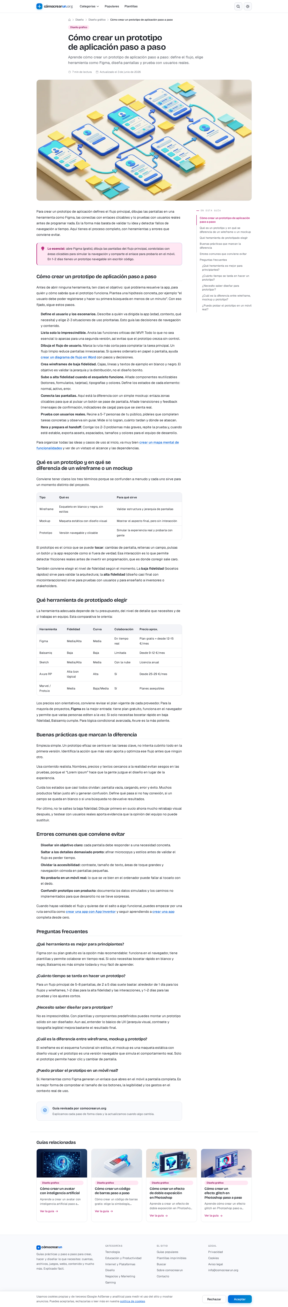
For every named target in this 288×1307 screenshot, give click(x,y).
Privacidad (215, 1252)
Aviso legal (215, 1264)
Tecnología (112, 1252)
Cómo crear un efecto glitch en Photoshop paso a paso (223, 1193)
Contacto (163, 1276)
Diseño (79, 19)
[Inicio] (69, 19)
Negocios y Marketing (120, 1276)
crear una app (163, 911)
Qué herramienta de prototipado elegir (224, 238)
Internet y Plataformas (120, 1264)
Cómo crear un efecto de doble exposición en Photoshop (167, 1193)
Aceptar (240, 1299)
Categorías (87, 6)
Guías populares (167, 1252)
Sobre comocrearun (170, 1270)
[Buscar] (238, 6)
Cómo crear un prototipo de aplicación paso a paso (225, 220)
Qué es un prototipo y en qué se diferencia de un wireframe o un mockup (225, 230)
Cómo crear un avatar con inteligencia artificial (60, 1191)
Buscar (161, 1264)
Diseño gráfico (97, 19)
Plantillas (131, 6)
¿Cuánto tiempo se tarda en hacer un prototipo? (225, 278)
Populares (112, 6)
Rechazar (214, 1299)
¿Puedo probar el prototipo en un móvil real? (227, 307)
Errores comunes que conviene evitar (223, 254)
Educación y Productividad (123, 1258)
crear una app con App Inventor (91, 911)
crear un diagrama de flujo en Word (68, 357)
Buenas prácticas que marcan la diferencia (220, 245)
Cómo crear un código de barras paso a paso (112, 1191)
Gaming (110, 1282)
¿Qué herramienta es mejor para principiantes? (222, 267)
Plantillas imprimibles (171, 1258)
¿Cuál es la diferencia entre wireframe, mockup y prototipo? (226, 297)
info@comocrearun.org (223, 1270)
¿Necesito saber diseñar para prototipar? (220, 287)
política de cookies (132, 1301)
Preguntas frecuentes (213, 260)
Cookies (213, 1258)
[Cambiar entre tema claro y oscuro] (248, 6)
